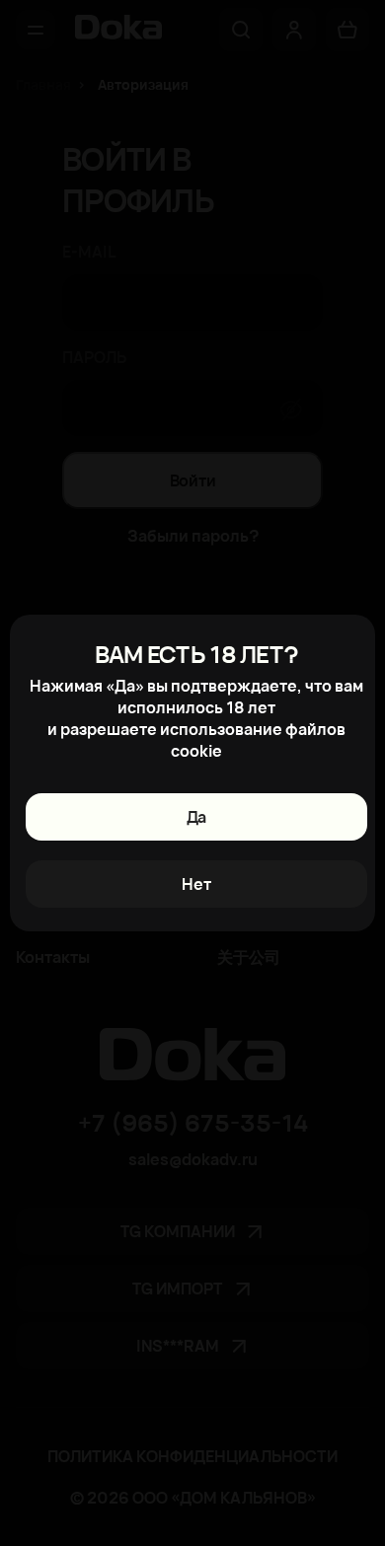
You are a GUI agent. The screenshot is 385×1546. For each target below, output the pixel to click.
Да (196, 817)
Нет (196, 884)
